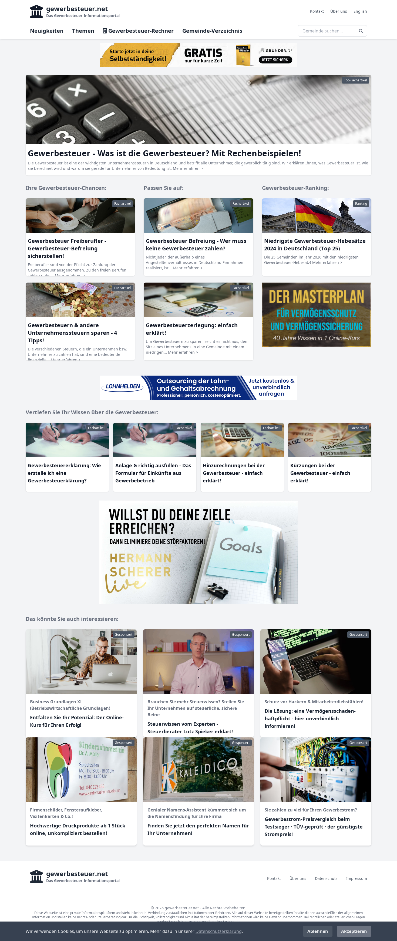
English (360, 11)
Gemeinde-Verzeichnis (212, 30)
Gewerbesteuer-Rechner (140, 30)
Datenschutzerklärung (219, 931)
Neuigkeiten (46, 30)
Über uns (338, 11)
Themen (83, 30)
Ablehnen (317, 931)
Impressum (356, 878)
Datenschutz (326, 878)
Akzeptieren (354, 931)
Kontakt (317, 11)
